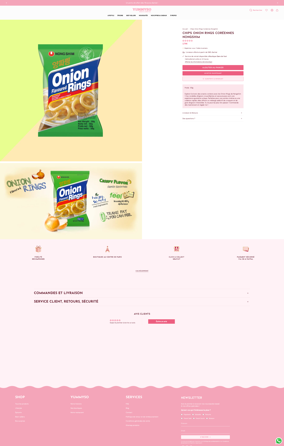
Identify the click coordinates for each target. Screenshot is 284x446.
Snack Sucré (200, 418)
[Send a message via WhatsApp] (279, 441)
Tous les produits (22, 404)
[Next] (277, 3)
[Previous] (7, 3)
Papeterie (187, 414)
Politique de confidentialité (211, 441)
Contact (129, 412)
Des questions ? (188, 118)
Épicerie (18, 412)
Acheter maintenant (213, 73)
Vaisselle (198, 414)
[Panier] (277, 10)
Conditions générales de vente (138, 421)
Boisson (211, 418)
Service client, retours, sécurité (66, 301)
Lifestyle (18, 408)
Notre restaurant (77, 412)
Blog (127, 408)
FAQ (127, 404)
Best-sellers (20, 417)
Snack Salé (187, 418)
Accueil (185, 29)
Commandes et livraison (58, 293)
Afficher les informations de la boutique (198, 62)
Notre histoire (76, 404)
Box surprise (20, 421)
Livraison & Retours (190, 113)
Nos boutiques (76, 408)
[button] (111, 15)
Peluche (208, 414)
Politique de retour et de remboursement (142, 417)
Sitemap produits (132, 425)
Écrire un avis (161, 321)
